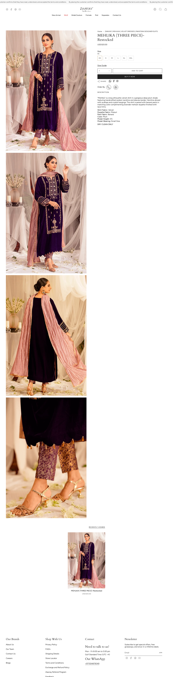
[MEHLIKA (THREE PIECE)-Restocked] (86, 560)
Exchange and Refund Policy (57, 667)
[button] (77, 15)
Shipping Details (52, 654)
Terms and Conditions (54, 663)
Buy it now (130, 77)
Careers (9, 658)
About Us (10, 644)
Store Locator (51, 658)
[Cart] (165, 9)
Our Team (10, 649)
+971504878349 (92, 663)
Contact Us (10, 654)
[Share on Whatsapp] (110, 81)
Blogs (8, 663)
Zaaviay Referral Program (55, 672)
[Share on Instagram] (117, 81)
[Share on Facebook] (114, 81)
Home (99, 31)
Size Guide (102, 65)
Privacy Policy (51, 644)
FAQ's (47, 649)
